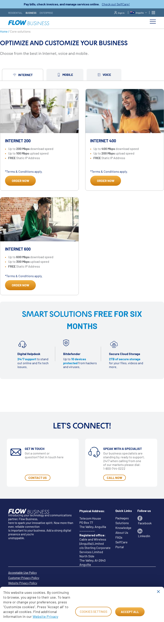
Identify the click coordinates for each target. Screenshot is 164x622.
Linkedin (143, 536)
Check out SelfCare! (116, 4)
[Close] (158, 591)
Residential (15, 12)
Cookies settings (93, 611)
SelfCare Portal (121, 544)
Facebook (144, 523)
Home (4, 31)
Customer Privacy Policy (23, 578)
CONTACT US (37, 478)
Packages (122, 518)
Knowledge (123, 528)
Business (31, 12)
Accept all (130, 612)
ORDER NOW (20, 181)
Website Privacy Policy (22, 583)
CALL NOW (114, 478)
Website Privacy (45, 616)
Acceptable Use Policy (22, 572)
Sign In (121, 12)
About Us (121, 532)
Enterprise (46, 12)
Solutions (122, 523)
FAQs (118, 537)
